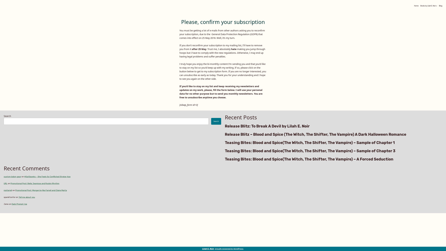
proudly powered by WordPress (229, 249)
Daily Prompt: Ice (19, 204)
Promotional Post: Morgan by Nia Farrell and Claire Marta (41, 190)
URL (5, 183)
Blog (440, 6)
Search (7, 116)
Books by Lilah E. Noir (428, 6)
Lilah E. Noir (208, 249)
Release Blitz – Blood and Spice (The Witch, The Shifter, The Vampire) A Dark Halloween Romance (315, 134)
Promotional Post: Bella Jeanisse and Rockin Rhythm (35, 183)
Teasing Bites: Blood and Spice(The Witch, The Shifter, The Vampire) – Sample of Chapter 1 (310, 142)
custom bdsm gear (12, 176)
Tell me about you (27, 197)
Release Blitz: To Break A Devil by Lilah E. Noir (267, 126)
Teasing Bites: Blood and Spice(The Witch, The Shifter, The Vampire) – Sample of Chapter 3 (310, 151)
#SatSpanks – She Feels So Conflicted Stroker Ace (47, 176)
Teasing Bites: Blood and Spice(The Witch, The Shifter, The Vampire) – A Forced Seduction (309, 159)
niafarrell (8, 190)
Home (416, 6)
